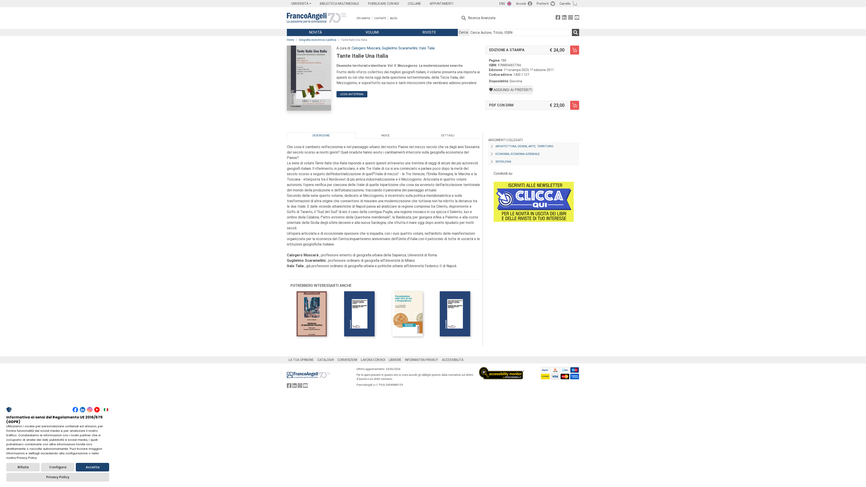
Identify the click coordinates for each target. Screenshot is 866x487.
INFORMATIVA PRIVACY (421, 360)
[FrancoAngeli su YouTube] (577, 18)
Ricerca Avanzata (481, 18)
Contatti (380, 18)
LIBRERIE (395, 360)
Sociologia (503, 161)
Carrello (565, 3)
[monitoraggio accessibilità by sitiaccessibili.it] (501, 370)
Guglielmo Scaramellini (399, 48)
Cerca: (464, 32)
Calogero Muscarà (366, 48)
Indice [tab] (385, 135)
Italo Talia (427, 48)
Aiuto (393, 18)
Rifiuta (23, 467)
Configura (57, 467)
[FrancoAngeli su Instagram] (570, 18)
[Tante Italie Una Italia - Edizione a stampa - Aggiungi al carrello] (574, 50)
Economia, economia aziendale (517, 154)
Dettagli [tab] (447, 135)
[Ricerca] (575, 32)
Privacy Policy (57, 477)
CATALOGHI (325, 360)
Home (290, 39)
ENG (502, 3)
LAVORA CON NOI (373, 360)
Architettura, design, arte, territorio (524, 146)
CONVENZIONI (347, 360)
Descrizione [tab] (321, 135)
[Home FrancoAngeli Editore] (317, 18)
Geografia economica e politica (317, 39)
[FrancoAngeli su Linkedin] (564, 18)
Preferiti (543, 3)
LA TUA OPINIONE (301, 360)
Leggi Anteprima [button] (352, 94)
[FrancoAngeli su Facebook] (558, 18)
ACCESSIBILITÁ (452, 360)
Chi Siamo (363, 18)
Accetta (92, 467)
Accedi (521, 3)
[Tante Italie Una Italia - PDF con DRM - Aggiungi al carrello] (574, 105)
